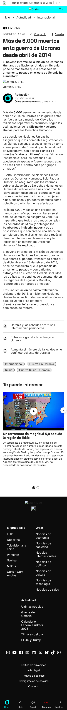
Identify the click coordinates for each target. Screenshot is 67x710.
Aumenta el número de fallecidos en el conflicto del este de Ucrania (37, 351)
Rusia (8, 370)
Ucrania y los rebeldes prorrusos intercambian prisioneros (33, 326)
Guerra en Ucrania (41, 364)
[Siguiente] (59, 3)
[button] (63, 410)
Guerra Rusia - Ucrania (34, 370)
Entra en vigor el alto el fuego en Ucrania (33, 338)
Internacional (14, 364)
